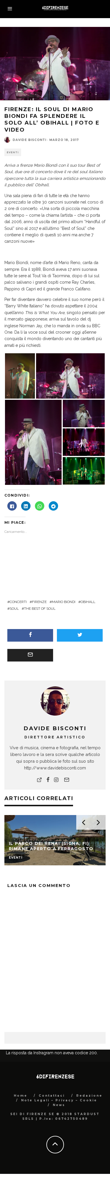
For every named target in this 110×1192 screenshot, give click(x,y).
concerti (18, 602)
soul (14, 609)
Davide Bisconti (29, 140)
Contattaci (52, 1096)
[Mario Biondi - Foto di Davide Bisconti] (19, 375)
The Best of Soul (39, 609)
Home (20, 1096)
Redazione (89, 1096)
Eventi (13, 152)
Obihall (88, 602)
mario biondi (63, 602)
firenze (39, 602)
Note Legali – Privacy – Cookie (59, 1100)
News (59, 1105)
